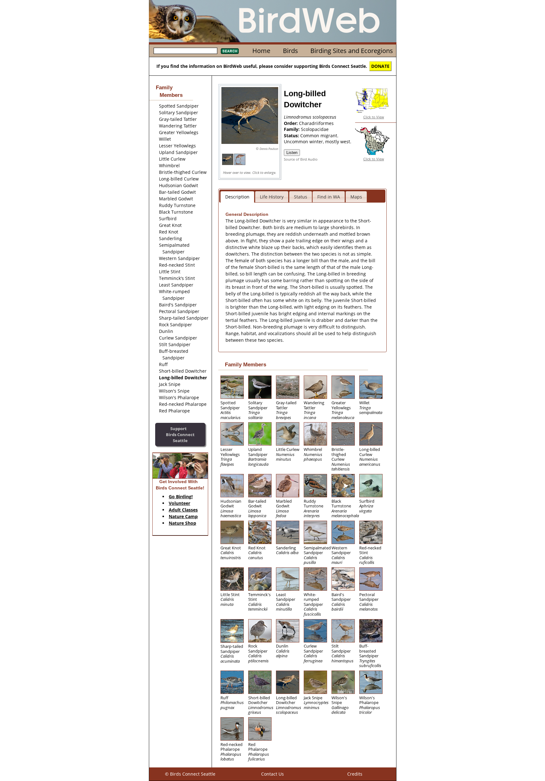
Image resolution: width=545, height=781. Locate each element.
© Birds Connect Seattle (190, 774)
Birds (290, 50)
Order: (291, 123)
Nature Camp (183, 516)
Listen (291, 152)
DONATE (380, 66)
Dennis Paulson (269, 149)
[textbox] (185, 51)
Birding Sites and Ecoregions (351, 50)
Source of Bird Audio (301, 159)
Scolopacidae (315, 129)
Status (300, 197)
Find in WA (328, 197)
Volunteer (179, 503)
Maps (356, 197)
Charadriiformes (316, 123)
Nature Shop (182, 523)
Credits (354, 774)
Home (261, 50)
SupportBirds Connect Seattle (180, 434)
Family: (292, 129)
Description (237, 197)
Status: (292, 136)
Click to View (373, 117)
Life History (272, 197)
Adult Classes (183, 510)
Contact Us (272, 774)
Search (230, 51)
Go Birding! (181, 497)
